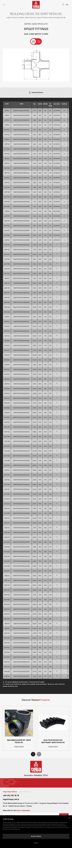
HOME (8, 17)
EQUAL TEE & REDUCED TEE (57, 17)
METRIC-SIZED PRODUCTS (28, 17)
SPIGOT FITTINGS (42, 17)
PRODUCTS (15, 17)
